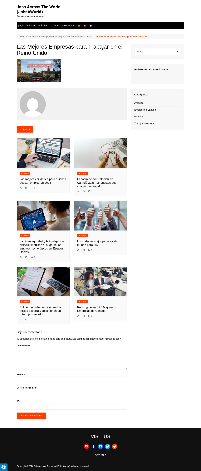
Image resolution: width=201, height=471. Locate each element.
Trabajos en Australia (145, 123)
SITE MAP (100, 455)
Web (19, 401)
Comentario (23, 345)
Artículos (42, 25)
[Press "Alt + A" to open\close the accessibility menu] (4, 467)
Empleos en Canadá (145, 110)
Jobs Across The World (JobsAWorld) (38, 9)
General (138, 116)
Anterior (26, 129)
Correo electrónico (27, 387)
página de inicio (26, 25)
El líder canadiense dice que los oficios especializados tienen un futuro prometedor (40, 311)
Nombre (21, 374)
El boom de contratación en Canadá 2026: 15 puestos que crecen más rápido (97, 182)
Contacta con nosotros (62, 25)
